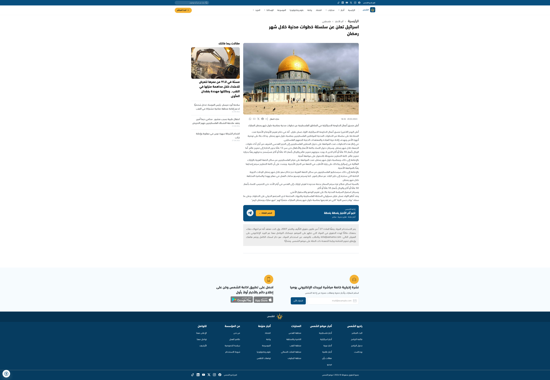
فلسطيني (326, 21)
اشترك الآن (298, 300)
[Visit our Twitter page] (351, 3)
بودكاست (358, 352)
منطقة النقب (295, 345)
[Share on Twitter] (259, 119)
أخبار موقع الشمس (321, 326)
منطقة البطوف (294, 358)
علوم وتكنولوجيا (297, 10)
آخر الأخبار (339, 21)
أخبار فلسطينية (325, 333)
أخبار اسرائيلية (326, 339)
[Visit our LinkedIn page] (343, 3)
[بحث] (206, 3)
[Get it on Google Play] (242, 299)
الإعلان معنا (201, 333)
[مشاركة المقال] (268, 119)
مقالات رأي (327, 358)
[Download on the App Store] (263, 299)
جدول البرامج (356, 345)
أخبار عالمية (327, 352)
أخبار (342, 10)
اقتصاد (319, 10)
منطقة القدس (295, 333)
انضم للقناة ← (265, 213)
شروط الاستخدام (232, 352)
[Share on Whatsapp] (251, 119)
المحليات (296, 326)
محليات (331, 10)
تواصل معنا (202, 339)
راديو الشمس (354, 326)
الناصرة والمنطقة (293, 339)
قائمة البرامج (356, 339)
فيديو (329, 364)
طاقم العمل (234, 339)
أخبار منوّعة (264, 326)
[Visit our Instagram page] (355, 3)
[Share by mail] (255, 119)
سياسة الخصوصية (232, 345)
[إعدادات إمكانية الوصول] (6, 373)
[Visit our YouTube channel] (347, 3)
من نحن (236, 333)
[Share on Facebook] (263, 119)
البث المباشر (181, 10)
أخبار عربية (327, 345)
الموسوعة (281, 10)
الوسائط (270, 10)
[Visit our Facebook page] (359, 3)
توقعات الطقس (264, 358)
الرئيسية (351, 10)
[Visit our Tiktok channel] (338, 3)
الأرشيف (203, 345)
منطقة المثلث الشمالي (291, 352)
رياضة (309, 10)
